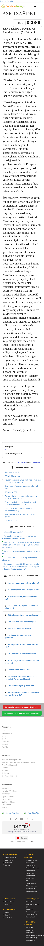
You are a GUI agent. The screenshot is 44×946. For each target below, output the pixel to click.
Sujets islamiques (31, 891)
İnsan (4, 736)
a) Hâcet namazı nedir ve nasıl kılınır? (23, 590)
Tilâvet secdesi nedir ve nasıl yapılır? (23, 615)
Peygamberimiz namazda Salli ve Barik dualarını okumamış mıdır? (21, 503)
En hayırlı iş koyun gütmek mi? (21, 686)
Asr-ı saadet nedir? (12, 472)
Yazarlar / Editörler (9, 791)
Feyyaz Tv (8, 912)
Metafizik (5, 741)
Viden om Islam (30, 875)
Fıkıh (4, 731)
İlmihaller (5, 773)
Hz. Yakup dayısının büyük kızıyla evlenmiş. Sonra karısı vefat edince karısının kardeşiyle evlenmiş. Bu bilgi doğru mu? (20, 566)
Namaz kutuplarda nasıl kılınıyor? (22, 622)
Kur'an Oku (29, 927)
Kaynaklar (6, 794)
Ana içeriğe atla (6, 1)
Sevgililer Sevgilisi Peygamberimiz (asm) (18, 762)
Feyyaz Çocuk (30, 917)
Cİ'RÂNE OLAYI (11, 521)
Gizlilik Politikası (8, 802)
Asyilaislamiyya (30, 870)
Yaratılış (5, 747)
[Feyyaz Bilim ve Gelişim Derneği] (22, 827)
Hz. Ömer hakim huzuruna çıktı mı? (23, 654)
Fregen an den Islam (32, 868)
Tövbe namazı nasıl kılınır (18, 670)
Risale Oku (8, 904)
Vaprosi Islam (30, 873)
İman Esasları (7, 733)
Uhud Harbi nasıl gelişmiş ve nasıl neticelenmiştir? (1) (18, 509)
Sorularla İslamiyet (10, 857)
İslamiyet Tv (8, 917)
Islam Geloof (30, 878)
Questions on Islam (32, 860)
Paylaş (21, 23)
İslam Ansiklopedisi (9, 776)
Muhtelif (5, 744)
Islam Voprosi (30, 862)
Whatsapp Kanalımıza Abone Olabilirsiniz (23, 713)
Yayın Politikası (8, 799)
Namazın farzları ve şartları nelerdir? (23, 583)
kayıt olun (36, 462)
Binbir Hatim (8, 862)
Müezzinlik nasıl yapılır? (13, 532)
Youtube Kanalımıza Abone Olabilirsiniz (23, 707)
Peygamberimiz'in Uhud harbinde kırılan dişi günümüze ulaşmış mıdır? (23, 481)
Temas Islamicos (31, 883)
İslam (4, 739)
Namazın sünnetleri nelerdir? (20, 628)
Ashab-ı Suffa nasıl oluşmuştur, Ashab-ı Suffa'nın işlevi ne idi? (21, 497)
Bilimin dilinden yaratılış (11, 760)
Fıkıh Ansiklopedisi (9, 765)
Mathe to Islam (30, 888)
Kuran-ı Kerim (9, 860)
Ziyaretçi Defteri (8, 796)
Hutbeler (5, 770)
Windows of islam (31, 886)
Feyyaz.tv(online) (31, 937)
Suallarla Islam (30, 865)
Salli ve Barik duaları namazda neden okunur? (20, 515)
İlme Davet (8, 865)
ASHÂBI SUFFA (11, 492)
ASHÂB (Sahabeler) (13, 476)
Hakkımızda (6, 788)
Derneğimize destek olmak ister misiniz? (22, 832)
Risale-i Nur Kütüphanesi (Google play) (32, 904)
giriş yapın (22, 462)
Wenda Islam (30, 881)
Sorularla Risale (9, 902)
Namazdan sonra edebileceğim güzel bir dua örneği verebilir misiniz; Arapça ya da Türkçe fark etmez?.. (21, 544)
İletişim (4, 807)
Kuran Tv (7, 915)
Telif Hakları (6, 805)
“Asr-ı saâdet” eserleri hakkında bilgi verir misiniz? (21, 487)
